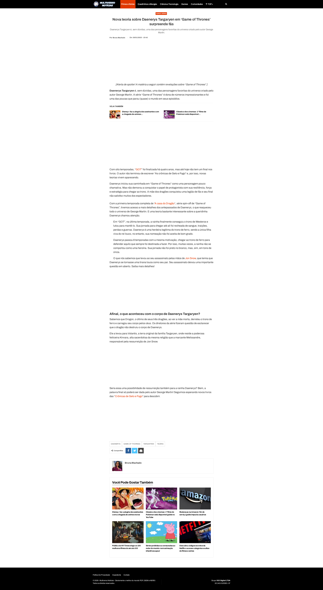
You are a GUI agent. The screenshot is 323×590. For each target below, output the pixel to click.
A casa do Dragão (164, 203)
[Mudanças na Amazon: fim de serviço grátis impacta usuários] (195, 498)
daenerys (115, 444)
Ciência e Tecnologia (169, 4)
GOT (138, 169)
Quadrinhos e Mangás (147, 4)
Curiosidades (197, 4)
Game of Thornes (132, 444)
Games (184, 4)
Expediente (116, 575)
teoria (160, 444)
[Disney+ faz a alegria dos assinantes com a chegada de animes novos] (115, 114)
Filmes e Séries (128, 4)
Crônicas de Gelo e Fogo (128, 396)
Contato (127, 575)
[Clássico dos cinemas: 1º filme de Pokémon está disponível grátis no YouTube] (169, 114)
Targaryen (148, 444)
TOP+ (210, 4)
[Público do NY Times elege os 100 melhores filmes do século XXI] (127, 532)
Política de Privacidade (101, 575)
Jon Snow (190, 258)
